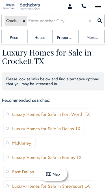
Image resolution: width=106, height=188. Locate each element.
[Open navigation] (98, 6)
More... (92, 37)
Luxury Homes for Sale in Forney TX (46, 157)
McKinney (21, 143)
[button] (24, 21)
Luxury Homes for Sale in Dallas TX (46, 129)
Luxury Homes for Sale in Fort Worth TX (51, 114)
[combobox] (28, 21)
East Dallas (23, 172)
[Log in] (69, 6)
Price (14, 37)
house (39, 37)
